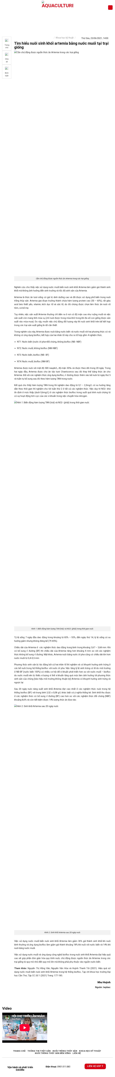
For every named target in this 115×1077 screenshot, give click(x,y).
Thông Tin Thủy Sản (39, 1051)
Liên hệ (77, 1053)
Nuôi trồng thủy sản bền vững (53, 1053)
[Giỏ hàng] (110, 7)
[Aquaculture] (57, 7)
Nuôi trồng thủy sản (65, 1051)
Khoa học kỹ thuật (65, 37)
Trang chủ (19, 1051)
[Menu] (4, 7)
